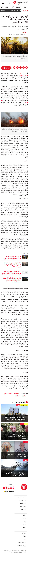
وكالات (24, 32)
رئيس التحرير (23, 503)
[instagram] (10, 488)
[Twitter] (11, 488)
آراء (13, 7)
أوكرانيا (21, 73)
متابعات (14, 402)
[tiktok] (4, 488)
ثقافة (24, 528)
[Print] (14, 67)
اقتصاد (7, 7)
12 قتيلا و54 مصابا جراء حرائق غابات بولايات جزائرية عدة (16, 474)
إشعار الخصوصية (22, 500)
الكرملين (18, 395)
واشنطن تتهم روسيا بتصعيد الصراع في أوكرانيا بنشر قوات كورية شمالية (12, 265)
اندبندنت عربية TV (21, 546)
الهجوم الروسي (23, 75)
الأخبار (25, 7)
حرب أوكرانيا (16, 393)
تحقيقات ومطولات (21, 543)
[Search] (8, 3)
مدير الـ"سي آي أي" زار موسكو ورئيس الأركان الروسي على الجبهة (15, 436)
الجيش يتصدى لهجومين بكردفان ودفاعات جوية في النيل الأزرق (14, 419)
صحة (25, 539)
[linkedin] (6, 488)
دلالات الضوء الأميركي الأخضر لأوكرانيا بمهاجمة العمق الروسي (11, 272)
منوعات (24, 533)
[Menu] (3, 3)
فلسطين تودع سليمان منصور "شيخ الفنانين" (16, 455)
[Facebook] (13, 488)
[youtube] (8, 488)
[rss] (3, 488)
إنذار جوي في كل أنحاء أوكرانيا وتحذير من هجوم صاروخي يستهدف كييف (12, 280)
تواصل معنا (23, 506)
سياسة (18, 7)
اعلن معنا (23, 510)
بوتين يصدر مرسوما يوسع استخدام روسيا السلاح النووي (12, 257)
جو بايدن (24, 395)
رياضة (24, 536)
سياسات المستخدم (21, 497)
